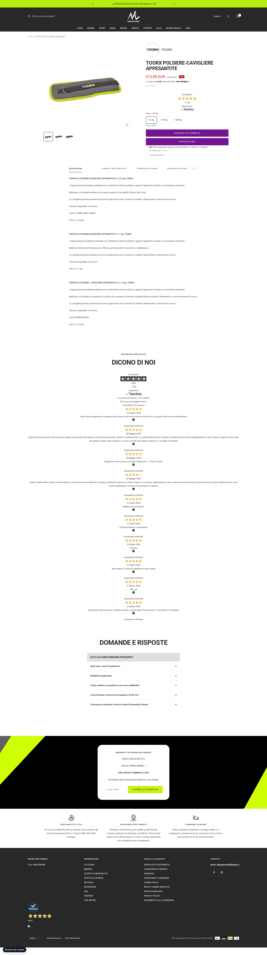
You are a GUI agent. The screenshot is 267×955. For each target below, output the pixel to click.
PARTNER (88, 896)
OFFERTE (147, 28)
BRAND (123, 28)
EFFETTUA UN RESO (93, 878)
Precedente (128, 405)
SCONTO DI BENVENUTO (96, 873)
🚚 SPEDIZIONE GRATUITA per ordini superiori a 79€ (134, 4)
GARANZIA (149, 873)
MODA (113, 28)
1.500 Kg (178, 120)
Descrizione (75, 169)
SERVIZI (135, 28)
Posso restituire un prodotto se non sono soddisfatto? (115, 685)
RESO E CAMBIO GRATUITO (157, 887)
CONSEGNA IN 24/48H (147, 169)
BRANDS (88, 869)
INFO (188, 28)
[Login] (228, 16)
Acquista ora (187, 142)
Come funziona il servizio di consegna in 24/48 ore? (114, 695)
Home (30, 36)
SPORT (102, 28)
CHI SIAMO (89, 864)
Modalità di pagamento (101, 676)
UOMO (80, 28)
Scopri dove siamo (156, 155)
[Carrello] (237, 16)
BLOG (158, 28)
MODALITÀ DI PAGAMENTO (157, 864)
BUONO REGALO (173, 28)
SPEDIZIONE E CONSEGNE (156, 878)
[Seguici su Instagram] (222, 872)
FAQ (86, 891)
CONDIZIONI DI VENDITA (155, 869)
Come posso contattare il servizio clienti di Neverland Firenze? (119, 704)
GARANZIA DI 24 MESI (177, 169)
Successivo (139, 405)
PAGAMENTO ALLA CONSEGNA (159, 900)
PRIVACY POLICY (152, 896)
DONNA (91, 28)
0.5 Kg (151, 120)
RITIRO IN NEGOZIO (153, 891)
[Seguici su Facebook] (214, 872)
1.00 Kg (164, 120)
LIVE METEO (90, 900)
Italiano (217, 16)
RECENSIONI (90, 887)
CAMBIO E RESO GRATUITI (114, 169)
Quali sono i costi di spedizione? (105, 666)
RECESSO (88, 882)
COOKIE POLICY (151, 882)
